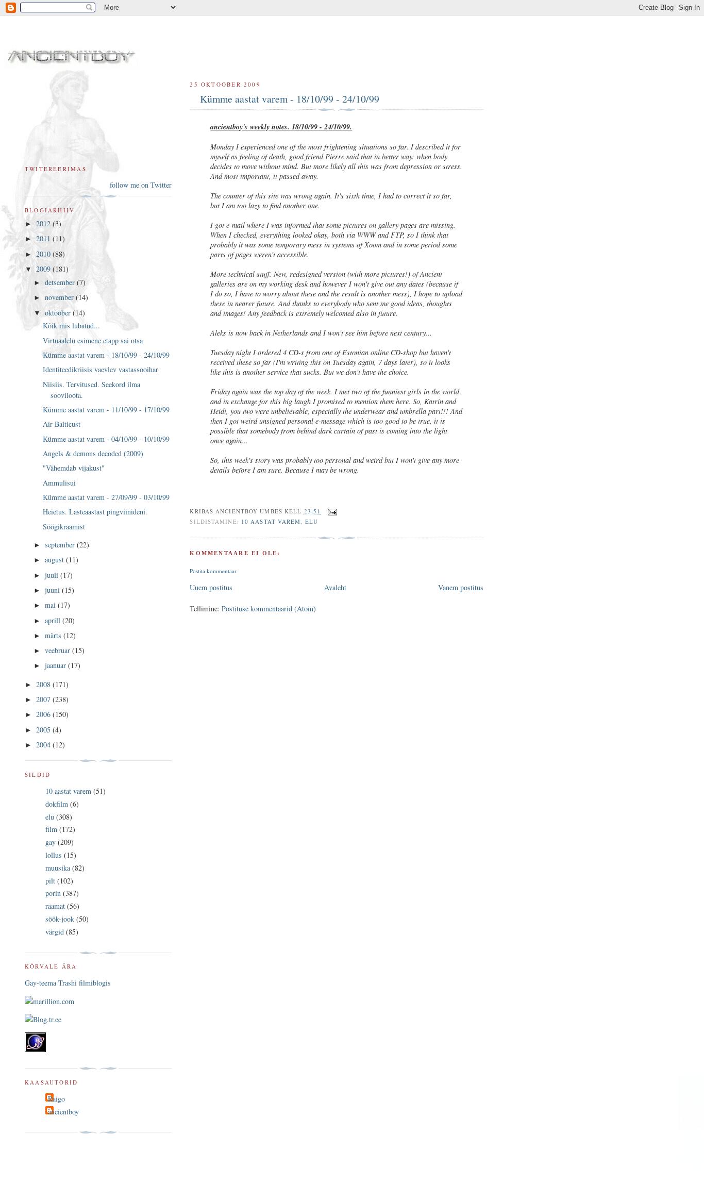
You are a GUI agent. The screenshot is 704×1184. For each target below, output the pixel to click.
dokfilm (56, 804)
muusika (57, 868)
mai (51, 605)
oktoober (59, 313)
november (60, 297)
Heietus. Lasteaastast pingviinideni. (95, 511)
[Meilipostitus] (331, 511)
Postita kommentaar (213, 571)
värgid (54, 932)
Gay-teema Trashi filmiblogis (68, 983)
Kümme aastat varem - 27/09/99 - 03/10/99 (106, 497)
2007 (44, 699)
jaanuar (56, 665)
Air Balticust (61, 424)
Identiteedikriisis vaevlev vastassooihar (100, 369)
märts (54, 635)
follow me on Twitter (141, 185)
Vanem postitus (460, 587)
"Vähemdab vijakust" (74, 468)
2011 (44, 238)
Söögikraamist (64, 526)
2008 (44, 684)
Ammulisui (59, 483)
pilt (50, 881)
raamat (55, 906)
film (51, 829)
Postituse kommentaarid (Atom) (269, 608)
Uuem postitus (211, 587)
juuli (52, 575)
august (55, 559)
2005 (44, 730)
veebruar (58, 650)
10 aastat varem (271, 521)
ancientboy (63, 1111)
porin (53, 893)
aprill (53, 620)
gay (50, 842)
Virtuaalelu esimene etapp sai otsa (93, 340)
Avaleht (335, 587)
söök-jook (59, 919)
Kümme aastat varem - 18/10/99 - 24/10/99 (289, 99)
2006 (44, 714)
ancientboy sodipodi (160, 45)
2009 (44, 269)
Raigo (56, 1099)
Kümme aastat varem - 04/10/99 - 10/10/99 (106, 439)
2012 (44, 223)
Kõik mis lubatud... (71, 325)
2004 (44, 744)
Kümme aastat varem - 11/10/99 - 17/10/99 (106, 409)
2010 (44, 254)
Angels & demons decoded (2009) (93, 453)
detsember (61, 282)
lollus (53, 855)
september (61, 544)
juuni (53, 590)
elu (311, 521)
